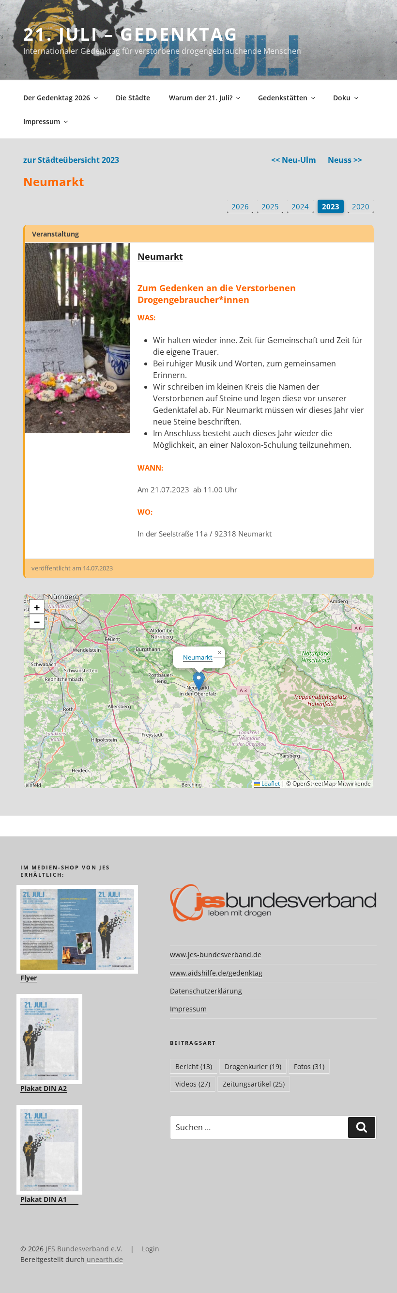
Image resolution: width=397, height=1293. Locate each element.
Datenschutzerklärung (206, 990)
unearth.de (105, 1259)
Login (150, 1248)
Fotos (309, 1066)
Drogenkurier (253, 1066)
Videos (192, 1083)
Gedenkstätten (282, 97)
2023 (330, 206)
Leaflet (270, 783)
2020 (360, 206)
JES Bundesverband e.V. (84, 1248)
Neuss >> (345, 160)
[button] (199, 681)
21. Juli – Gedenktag (130, 34)
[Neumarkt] (77, 338)
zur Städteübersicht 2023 (71, 160)
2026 (240, 206)
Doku (342, 97)
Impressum (41, 121)
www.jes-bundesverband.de (215, 954)
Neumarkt (160, 256)
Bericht (193, 1066)
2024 (300, 206)
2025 (270, 206)
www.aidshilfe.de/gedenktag (216, 973)
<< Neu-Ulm (293, 160)
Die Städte (133, 97)
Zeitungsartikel (254, 1083)
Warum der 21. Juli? (200, 97)
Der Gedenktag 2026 (56, 97)
